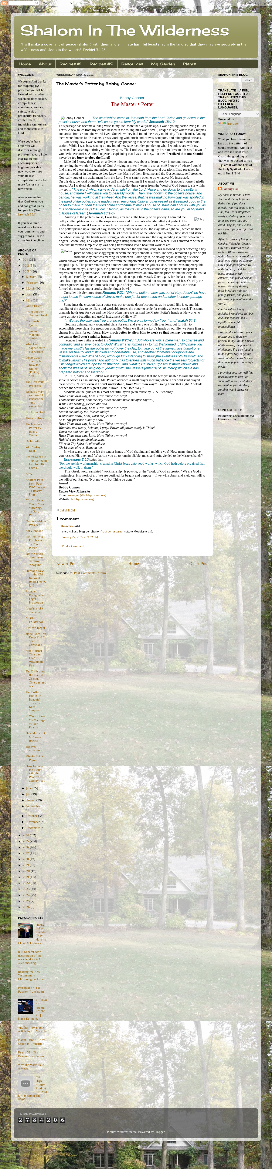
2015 (26, 841)
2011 (26, 259)
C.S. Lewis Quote (32, 323)
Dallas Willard (34, 441)
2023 (27, 889)
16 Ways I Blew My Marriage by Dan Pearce (35, 722)
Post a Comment (73, 546)
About (45, 63)
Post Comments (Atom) (90, 573)
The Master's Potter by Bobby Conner (34, 429)
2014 (26, 835)
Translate (233, 123)
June (29, 788)
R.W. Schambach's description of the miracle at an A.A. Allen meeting (29, 957)
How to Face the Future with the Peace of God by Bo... (35, 773)
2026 (27, 907)
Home (25, 63)
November (33, 822)
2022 (27, 883)
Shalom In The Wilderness (124, 30)
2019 (26, 865)
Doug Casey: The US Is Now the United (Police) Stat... (34, 367)
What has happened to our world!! (35, 348)
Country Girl (230, 189)
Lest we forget (35, 627)
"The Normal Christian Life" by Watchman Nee (34, 658)
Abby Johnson (34, 530)
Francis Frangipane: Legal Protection (35, 597)
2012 (26, 265)
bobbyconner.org (82, 499)
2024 (27, 895)
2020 (27, 871)
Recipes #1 (71, 63)
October (32, 816)
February (32, 282)
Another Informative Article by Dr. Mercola (32, 1029)
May (29, 300)
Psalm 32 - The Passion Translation (31, 1054)
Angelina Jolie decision (34, 610)
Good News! (34, 305)
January (31, 276)
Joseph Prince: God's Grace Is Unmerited (31, 1041)
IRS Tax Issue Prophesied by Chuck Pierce (35, 542)
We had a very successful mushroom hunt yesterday (35, 399)
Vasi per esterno (112, 531)
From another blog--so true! (36, 313)
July (28, 794)
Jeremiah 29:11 (26, 214)
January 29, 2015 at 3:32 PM (80, 537)
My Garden (163, 63)
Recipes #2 (101, 63)
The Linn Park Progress (35, 383)
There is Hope (35, 418)
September (33, 806)
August (31, 800)
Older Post (199, 563)
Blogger (159, 1131)
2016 (26, 847)
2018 (26, 859)
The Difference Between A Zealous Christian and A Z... (36, 679)
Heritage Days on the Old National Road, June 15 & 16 (36, 578)
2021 (26, 877)
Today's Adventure (34, 748)
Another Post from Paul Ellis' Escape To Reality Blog (35, 487)
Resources (132, 63)
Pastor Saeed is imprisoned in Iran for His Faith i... (36, 462)
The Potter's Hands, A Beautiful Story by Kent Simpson (34, 701)
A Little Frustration (35, 619)
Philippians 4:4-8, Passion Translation (31, 989)
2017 (26, 853)
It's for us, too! (35, 412)
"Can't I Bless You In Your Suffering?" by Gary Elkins (35, 508)
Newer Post (67, 563)
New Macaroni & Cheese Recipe (35, 737)
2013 (26, 271)
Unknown (67, 526)
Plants (189, 63)
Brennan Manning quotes (33, 334)
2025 (27, 901)
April (29, 294)
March (30, 288)
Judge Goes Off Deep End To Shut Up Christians (36, 639)
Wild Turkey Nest (33, 448)
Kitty (29, 473)
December (33, 827)
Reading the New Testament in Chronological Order (31, 975)
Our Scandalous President (36, 523)
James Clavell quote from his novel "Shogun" (35, 559)
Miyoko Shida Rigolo (34, 758)
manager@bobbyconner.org (87, 495)
